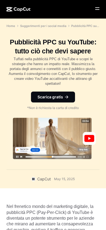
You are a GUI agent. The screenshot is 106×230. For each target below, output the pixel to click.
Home (11, 26)
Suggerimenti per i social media (43, 26)
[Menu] (97, 8)
